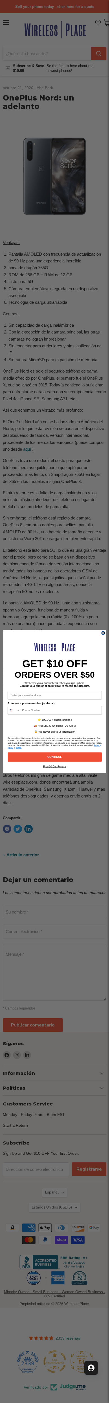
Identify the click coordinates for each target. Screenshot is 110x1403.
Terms (18, 748)
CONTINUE (54, 757)
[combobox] (14, 710)
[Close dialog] (103, 633)
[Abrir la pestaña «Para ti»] (91, 1368)
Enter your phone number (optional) (31, 703)
